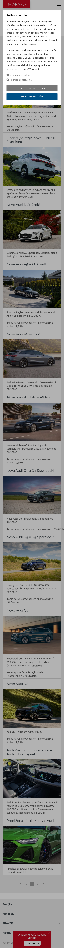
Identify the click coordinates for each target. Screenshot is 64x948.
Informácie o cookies (20, 74)
